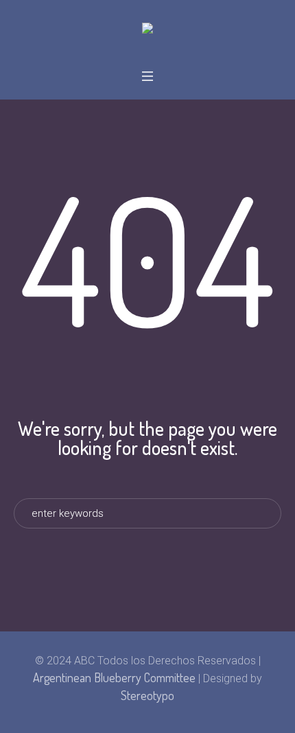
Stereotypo (147, 695)
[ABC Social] (147, 30)
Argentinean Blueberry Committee (114, 677)
